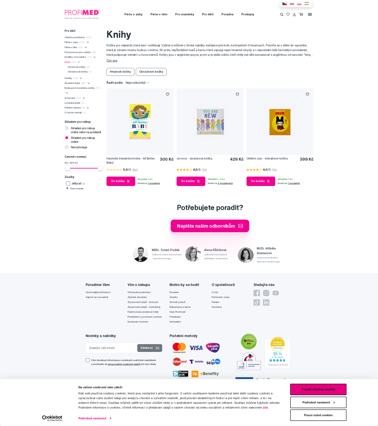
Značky (174, 297)
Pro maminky (184, 14)
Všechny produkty (78, 37)
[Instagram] (266, 293)
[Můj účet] (294, 14)
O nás (215, 292)
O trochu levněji (75, 112)
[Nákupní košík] (302, 14)
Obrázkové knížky (80, 71)
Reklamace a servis (180, 307)
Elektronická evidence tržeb (143, 312)
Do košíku (118, 181)
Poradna (227, 14)
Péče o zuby (133, 14)
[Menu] (310, 14)
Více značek (74, 188)
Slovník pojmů (177, 302)
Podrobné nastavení (92, 418)
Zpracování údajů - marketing (144, 307)
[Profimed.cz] (82, 14)
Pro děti (208, 14)
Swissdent (175, 321)
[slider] (67, 168)
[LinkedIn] (266, 302)
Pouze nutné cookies (318, 415)
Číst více (112, 60)
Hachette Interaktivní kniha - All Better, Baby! (131, 160)
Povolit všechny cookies (318, 389)
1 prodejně (154, 183)
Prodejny (247, 14)
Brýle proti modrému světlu (82, 88)
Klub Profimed (177, 312)
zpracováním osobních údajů (124, 364)
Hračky (71, 78)
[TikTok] (257, 302)
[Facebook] (257, 293)
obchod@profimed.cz (98, 292)
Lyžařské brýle (74, 103)
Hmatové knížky (79, 67)
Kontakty (217, 307)
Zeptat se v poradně (97, 297)
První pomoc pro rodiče (80, 52)
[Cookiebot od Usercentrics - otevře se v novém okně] (52, 418)
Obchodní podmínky (139, 292)
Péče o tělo (158, 14)
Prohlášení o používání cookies (145, 316)
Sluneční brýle (75, 83)
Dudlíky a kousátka (78, 57)
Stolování (73, 98)
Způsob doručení (137, 297)
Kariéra (215, 302)
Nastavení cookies (138, 321)
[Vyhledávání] (281, 14)
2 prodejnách (225, 183)
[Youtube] (275, 293)
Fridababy (175, 316)
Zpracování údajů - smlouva (143, 302)
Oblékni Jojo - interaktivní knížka (266, 158)
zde (265, 407)
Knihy (70, 62)
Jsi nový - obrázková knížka (194, 158)
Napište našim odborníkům (206, 226)
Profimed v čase (220, 297)
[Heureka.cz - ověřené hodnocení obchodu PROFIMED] (277, 352)
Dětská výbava (75, 107)
